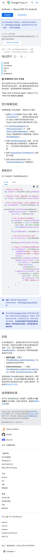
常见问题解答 (6, 457)
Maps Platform (24, 2)
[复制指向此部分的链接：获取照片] (14, 170)
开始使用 (7, 15)
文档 (31, 49)
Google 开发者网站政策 (29, 416)
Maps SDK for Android (9, 468)
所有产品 (5, 536)
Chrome (4, 526)
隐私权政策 (11, 545)
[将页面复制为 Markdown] (22, 57)
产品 (8, 49)
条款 (3, 545)
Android (6, 9)
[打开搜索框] (32, 2)
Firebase (5, 529)
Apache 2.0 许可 (33, 414)
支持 (3, 505)
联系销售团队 (22, 15)
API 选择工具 (6, 461)
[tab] (6, 182)
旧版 (31, 52)
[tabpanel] (20, 240)
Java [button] (14, 182)
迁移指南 (17, 27)
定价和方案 (5, 497)
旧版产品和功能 (14, 25)
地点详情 (13, 114)
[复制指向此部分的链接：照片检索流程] (19, 104)
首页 (3, 49)
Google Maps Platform (20, 49)
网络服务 (5, 488)
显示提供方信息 (11, 384)
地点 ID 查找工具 (7, 464)
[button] (13, 79)
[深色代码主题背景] (34, 186)
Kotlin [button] (6, 182)
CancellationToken (20, 313)
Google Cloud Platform (9, 533)
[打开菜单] (3, 2)
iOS (3, 481)
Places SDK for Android (25, 9)
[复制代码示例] (37, 186)
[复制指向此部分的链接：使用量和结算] (19, 393)
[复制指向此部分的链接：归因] (9, 337)
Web (3, 484)
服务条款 (5, 508)
